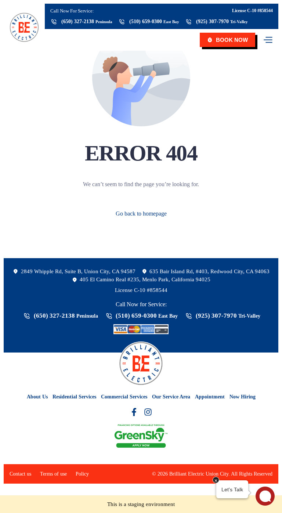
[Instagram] (148, 412)
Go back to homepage (141, 213)
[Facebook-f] (134, 412)
